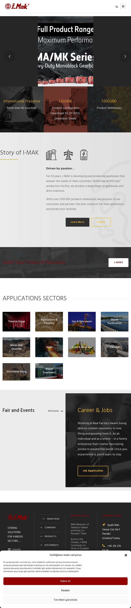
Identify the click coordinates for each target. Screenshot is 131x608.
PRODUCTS (50, 536)
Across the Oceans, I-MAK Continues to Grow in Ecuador (80, 544)
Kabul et (65, 581)
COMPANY (50, 528)
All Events (53, 411)
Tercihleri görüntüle (65, 600)
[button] (126, 555)
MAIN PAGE (53, 519)
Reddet (65, 591)
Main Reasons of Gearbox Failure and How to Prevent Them (80, 529)
